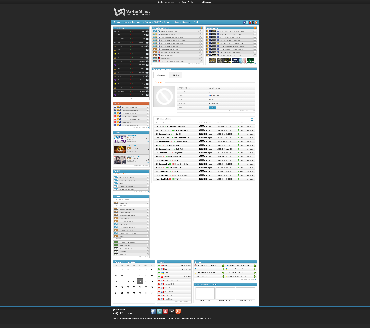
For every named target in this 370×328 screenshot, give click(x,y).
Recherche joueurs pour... (126, 230)
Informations (161, 75)
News (126, 22)
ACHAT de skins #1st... (126, 248)
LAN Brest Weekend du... (127, 221)
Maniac (167, 276)
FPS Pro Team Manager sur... (128, 227)
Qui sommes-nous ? (120, 309)
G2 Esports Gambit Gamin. (207, 265)
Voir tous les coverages (247, 63)
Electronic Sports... (225, 300)
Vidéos (167, 22)
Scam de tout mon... (125, 245)
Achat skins (122, 254)
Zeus (166, 273)
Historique (175, 75)
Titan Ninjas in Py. (235, 272)
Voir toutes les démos (247, 279)
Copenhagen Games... (245, 300)
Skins (176, 22)
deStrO (135, 318)
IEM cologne (123, 224)
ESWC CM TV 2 (170, 295)
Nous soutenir (118, 312)
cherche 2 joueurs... (125, 218)
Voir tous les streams (182, 302)
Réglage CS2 (123, 203)
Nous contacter (118, 311)
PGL (166, 265)
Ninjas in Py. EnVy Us (237, 276)
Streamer (122, 236)
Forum (148, 22)
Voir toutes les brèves (140, 127)
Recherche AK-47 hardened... (127, 242)
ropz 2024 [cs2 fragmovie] (127, 209)
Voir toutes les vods (141, 191)
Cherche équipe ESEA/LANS (128, 233)
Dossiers (186, 22)
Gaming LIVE (169, 284)
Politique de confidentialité (122, 314)
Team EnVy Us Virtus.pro (238, 269)
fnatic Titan (202, 269)
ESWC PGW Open (171, 280)
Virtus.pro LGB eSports (206, 272)
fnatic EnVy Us (203, 276)
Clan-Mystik (168, 299)
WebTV (157, 22)
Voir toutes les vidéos (140, 166)
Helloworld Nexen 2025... (127, 215)
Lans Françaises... (205, 300)
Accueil (117, 22)
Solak (142, 318)
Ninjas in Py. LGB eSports (238, 265)
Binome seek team (124, 212)
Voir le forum (143, 256)
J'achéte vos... (123, 251)
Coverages (136, 22)
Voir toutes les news (194, 63)
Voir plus (250, 126)
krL (165, 269)
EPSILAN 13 (168, 288)
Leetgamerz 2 (169, 291)
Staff (196, 22)
